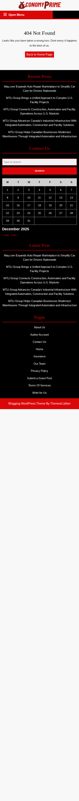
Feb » (14, 235)
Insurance (40, 356)
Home (39, 349)
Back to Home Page (40, 55)
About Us (39, 327)
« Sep (5, 235)
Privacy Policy (39, 370)
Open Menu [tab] (16, 15)
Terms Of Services (39, 385)
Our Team (40, 363)
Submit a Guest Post (39, 378)
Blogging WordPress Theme (26, 403)
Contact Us (39, 341)
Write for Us (39, 392)
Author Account (39, 334)
